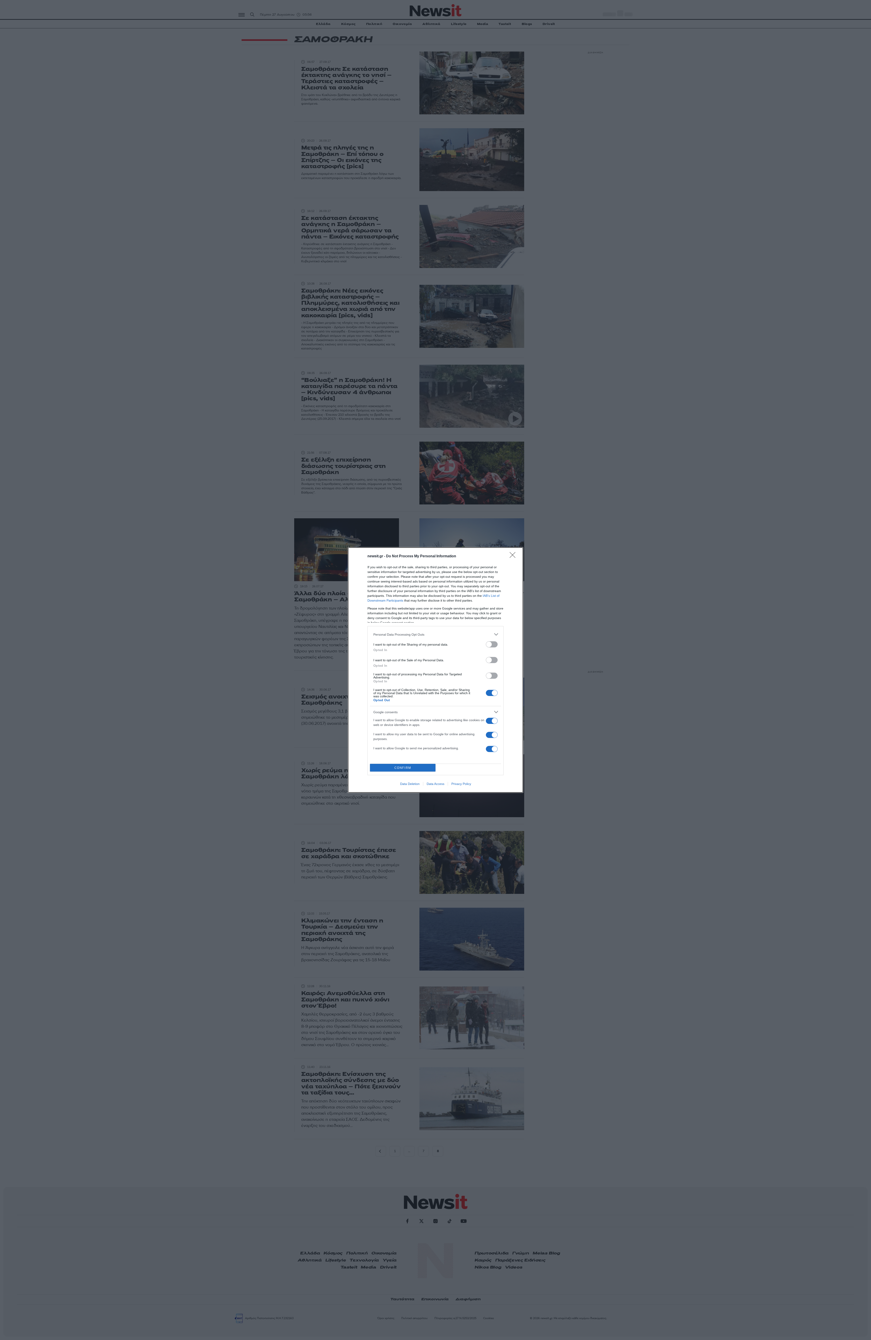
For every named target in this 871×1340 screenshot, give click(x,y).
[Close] (514, 556)
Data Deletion (410, 784)
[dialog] (435, 670)
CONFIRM (402, 768)
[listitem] (435, 634)
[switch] (492, 644)
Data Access (435, 784)
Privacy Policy (461, 784)
